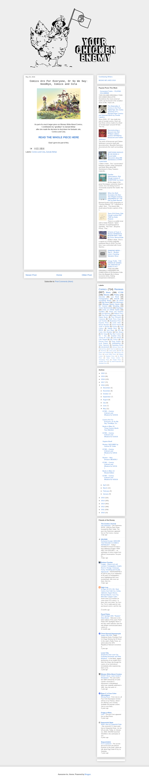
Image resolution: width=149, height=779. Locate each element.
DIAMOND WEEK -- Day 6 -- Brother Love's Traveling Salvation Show (114, 253)
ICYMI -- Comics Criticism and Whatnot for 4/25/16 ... (110, 478)
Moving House (105, 697)
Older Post (87, 275)
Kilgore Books (103, 317)
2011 (103, 509)
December (107, 388)
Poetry (116, 295)
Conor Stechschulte (105, 308)
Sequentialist (106, 742)
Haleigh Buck (112, 328)
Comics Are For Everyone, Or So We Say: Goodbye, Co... (110, 421)
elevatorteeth (105, 347)
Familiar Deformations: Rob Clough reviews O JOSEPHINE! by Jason (115, 177)
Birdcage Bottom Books (111, 304)
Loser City (105, 653)
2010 (103, 512)
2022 (103, 373)
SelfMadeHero (116, 343)
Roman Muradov (104, 325)
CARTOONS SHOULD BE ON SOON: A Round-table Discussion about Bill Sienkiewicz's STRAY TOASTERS (111, 156)
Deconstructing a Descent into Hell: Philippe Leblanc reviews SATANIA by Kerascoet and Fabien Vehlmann (111, 134)
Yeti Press (103, 350)
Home (59, 275)
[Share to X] (39, 148)
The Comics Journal (108, 524)
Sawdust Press (110, 356)
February (106, 491)
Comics (103, 289)
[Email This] (35, 148)
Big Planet (105, 302)
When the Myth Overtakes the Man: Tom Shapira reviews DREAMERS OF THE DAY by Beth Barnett (115, 196)
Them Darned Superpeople (111, 633)
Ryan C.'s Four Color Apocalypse (108, 694)
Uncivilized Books (105, 300)
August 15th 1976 (107, 635)
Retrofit (116, 299)
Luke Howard (103, 339)
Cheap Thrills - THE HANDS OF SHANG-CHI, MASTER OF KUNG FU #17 (115, 263)
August (105, 400)
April (104, 485)
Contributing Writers (105, 77)
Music (108, 292)
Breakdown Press (115, 321)
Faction (114, 326)
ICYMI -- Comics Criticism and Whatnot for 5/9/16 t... (110, 452)
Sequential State (107, 722)
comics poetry (113, 350)
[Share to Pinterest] (43, 148)
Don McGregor (118, 302)
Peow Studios (116, 341)
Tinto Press (105, 315)
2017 (103, 382)
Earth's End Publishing (105, 352)
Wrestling (116, 306)
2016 (103, 385)
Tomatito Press (103, 361)
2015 (103, 498)
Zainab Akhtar (51, 152)
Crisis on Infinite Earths (111, 310)
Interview (102, 297)
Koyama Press (104, 323)
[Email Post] (30, 148)
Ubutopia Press (103, 363)
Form (103, 714)
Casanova (102, 319)
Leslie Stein (117, 323)
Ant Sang (104, 334)
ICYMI (120, 292)
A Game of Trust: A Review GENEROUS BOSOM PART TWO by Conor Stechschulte (115, 234)
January (106, 494)
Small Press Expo (114, 319)
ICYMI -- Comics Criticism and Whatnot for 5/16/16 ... (110, 435)
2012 (103, 506)
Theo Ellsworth (116, 317)
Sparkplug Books (117, 345)
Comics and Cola (38, 152)
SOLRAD (104, 539)
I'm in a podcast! (106, 744)
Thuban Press (117, 359)
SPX (119, 330)
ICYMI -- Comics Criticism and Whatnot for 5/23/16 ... (110, 414)
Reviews (118, 289)
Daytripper (119, 308)
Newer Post (31, 275)
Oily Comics (114, 339)
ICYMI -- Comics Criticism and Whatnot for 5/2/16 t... (110, 465)
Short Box (120, 349)
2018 (103, 379)
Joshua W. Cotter (104, 337)
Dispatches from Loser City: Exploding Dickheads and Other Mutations (111, 656)
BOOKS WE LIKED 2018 (107, 80)
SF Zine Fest (112, 349)
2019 (103, 376)
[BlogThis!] (37, 148)
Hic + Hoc (103, 336)
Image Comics (116, 315)
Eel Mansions (106, 313)
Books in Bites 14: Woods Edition (109, 472)
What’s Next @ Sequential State (111, 724)
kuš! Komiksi (103, 321)
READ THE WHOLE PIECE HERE (59, 137)
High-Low (104, 587)
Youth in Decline (104, 326)
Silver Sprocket (104, 345)
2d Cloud (119, 300)
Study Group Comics (113, 358)
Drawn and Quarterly (116, 311)
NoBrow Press (118, 313)
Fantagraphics (104, 299)
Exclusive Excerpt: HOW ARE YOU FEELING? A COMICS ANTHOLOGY (110, 543)
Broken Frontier (107, 562)
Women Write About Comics (111, 674)
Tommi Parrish (116, 325)
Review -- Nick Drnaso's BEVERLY (110, 458)
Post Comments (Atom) (64, 281)
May (104, 408)
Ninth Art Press (103, 349)
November (107, 391)
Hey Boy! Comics (115, 334)
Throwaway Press (104, 359)
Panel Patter (105, 614)
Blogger (88, 774)
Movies (107, 295)
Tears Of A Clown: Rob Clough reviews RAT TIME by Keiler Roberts (115, 216)
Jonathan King (116, 336)
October (106, 394)
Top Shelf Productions (115, 361)
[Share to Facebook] (41, 148)
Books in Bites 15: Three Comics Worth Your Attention (110, 428)
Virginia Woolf (107, 441)
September (107, 397)
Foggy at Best (106, 712)
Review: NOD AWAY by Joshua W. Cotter (110, 445)
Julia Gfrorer (117, 337)
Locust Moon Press (110, 354)
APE (120, 350)
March (105, 488)
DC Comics (103, 306)
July (104, 403)
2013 (103, 504)
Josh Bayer (110, 330)
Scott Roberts (103, 343)
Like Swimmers (106, 525)
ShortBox (102, 311)
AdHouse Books (116, 347)
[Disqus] (59, 184)
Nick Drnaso (119, 332)
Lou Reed (115, 297)
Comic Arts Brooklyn (105, 332)
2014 (103, 500)
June (105, 406)
